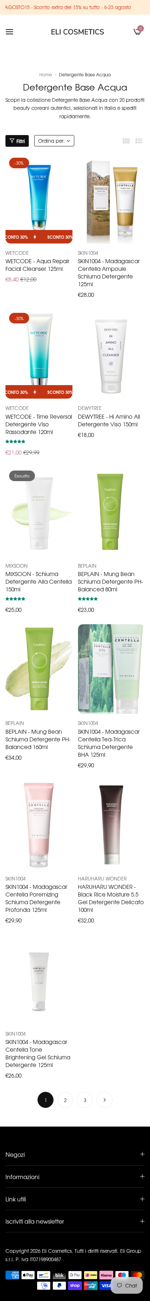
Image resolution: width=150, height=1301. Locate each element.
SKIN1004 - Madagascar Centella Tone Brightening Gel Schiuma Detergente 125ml (37, 1053)
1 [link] (45, 1100)
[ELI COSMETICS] (77, 31)
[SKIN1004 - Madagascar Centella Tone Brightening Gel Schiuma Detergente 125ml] (38, 979)
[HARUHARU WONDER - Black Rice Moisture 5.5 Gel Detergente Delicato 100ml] (111, 824)
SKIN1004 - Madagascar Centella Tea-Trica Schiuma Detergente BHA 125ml (109, 743)
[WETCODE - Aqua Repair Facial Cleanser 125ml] (38, 198)
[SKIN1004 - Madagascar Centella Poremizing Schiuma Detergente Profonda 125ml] (38, 824)
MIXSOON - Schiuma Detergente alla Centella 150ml (38, 581)
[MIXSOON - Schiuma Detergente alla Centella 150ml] (38, 511)
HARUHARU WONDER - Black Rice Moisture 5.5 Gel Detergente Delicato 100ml (111, 898)
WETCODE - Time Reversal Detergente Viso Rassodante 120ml (38, 423)
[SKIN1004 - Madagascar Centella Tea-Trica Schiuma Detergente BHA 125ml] (111, 669)
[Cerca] (125, 32)
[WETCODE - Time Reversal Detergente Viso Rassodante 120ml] (38, 354)
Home (45, 74)
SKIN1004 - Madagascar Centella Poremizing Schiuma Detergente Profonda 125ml (36, 898)
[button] (15, 441)
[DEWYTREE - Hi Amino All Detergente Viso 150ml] (111, 354)
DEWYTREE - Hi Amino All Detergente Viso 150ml (109, 420)
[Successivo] (104, 1100)
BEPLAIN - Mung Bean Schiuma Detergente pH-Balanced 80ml (110, 581)
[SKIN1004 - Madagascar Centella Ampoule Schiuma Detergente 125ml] (111, 198)
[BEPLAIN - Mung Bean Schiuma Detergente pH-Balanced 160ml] (38, 669)
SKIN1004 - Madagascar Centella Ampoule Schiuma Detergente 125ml (109, 272)
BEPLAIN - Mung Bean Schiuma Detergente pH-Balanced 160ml (38, 739)
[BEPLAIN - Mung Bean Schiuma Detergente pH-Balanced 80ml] (111, 511)
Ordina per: (51, 140)
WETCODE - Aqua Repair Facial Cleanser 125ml (37, 264)
